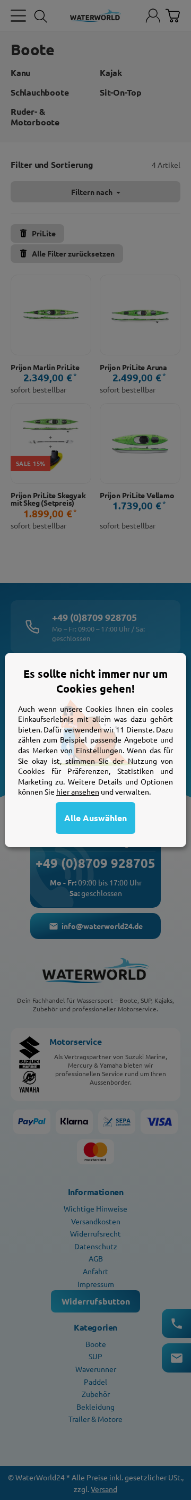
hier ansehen (77, 791)
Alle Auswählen (95, 817)
